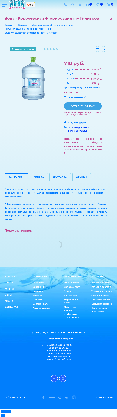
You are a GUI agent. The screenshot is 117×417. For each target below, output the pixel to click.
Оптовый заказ (100, 295)
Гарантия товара (100, 299)
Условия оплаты (77, 130)
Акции (9, 301)
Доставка (60, 177)
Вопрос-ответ (72, 287)
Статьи (68, 291)
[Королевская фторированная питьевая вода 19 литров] (35, 79)
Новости (37, 295)
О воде (9, 282)
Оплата (39, 177)
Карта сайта (70, 295)
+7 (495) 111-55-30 (46, 332)
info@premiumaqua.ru (61, 338)
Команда (38, 291)
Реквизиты (39, 282)
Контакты (11, 307)
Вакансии (38, 287)
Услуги (9, 289)
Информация (73, 276)
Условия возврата (101, 291)
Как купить (16, 177)
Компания (40, 276)
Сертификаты (41, 304)
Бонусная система (101, 304)
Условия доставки (78, 127)
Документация (41, 308)
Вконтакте (54, 378)
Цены (8, 295)
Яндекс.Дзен (62, 378)
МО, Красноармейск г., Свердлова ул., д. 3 (59, 346)
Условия (97, 276)
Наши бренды (72, 282)
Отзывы (81, 177)
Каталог (10, 276)
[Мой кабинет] (80, 4)
